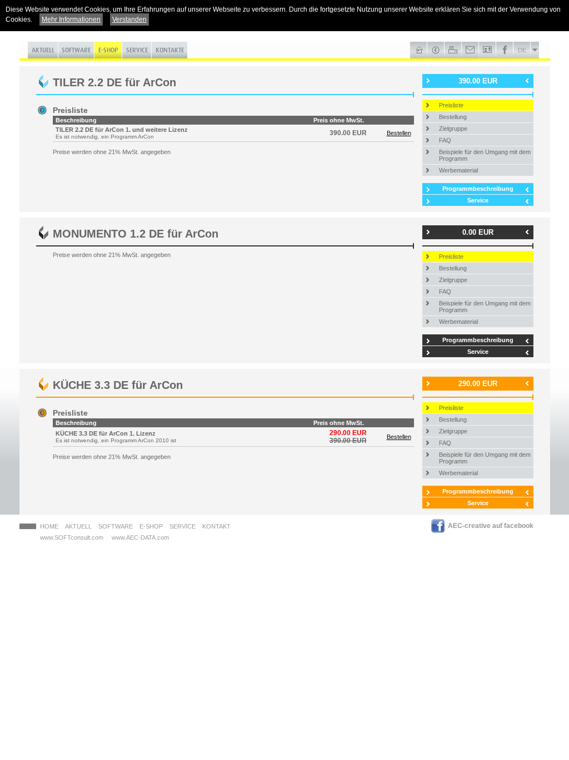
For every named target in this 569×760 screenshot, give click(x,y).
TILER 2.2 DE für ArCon (114, 82)
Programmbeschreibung (477, 188)
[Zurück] (436, 50)
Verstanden (129, 19)
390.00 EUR (477, 81)
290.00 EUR (477, 383)
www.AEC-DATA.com (140, 537)
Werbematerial (458, 170)
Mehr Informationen (71, 19)
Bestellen (399, 133)
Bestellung (453, 116)
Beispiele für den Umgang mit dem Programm (485, 155)
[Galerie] (487, 50)
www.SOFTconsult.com (71, 537)
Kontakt (216, 526)
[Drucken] (453, 50)
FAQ (445, 140)
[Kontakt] (470, 50)
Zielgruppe (453, 128)
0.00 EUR (477, 232)
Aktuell (78, 526)
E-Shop (151, 526)
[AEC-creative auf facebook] (504, 50)
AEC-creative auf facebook (490, 526)
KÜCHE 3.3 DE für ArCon (118, 385)
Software (115, 526)
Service (477, 200)
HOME (49, 526)
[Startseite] (418, 50)
